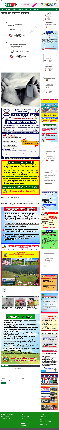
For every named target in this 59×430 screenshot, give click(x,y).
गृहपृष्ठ (3, 9)
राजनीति (6, 9)
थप (37, 9)
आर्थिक (23, 9)
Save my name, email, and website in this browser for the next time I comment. (16, 380)
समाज (9, 9)
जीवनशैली (26, 9)
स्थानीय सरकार (14, 9)
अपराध (30, 9)
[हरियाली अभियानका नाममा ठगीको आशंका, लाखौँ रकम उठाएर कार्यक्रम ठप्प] (33, 302)
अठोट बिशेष (19, 9)
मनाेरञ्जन (34, 9)
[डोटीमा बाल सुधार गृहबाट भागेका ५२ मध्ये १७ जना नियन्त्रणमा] (20, 302)
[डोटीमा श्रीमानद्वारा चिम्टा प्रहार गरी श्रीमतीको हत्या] (8, 302)
